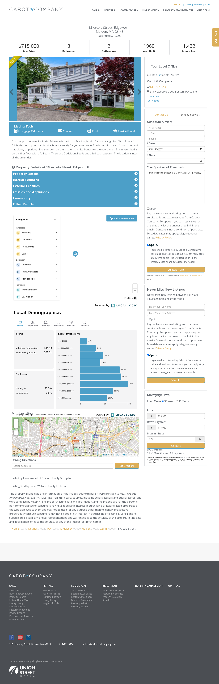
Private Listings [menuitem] (17, 612)
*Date (151, 143)
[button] (11, 89)
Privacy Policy (163, 237)
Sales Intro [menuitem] (14, 590)
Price (150, 410)
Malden (86, 528)
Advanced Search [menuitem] (18, 619)
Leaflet (106, 455)
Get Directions (126, 465)
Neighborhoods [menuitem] (17, 606)
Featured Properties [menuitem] (19, 609)
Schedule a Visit (190, 114)
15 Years (183, 401)
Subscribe (176, 380)
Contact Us (153, 96)
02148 (103, 528)
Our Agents (153, 100)
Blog (207, 4)
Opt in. (153, 245)
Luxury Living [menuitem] (16, 603)
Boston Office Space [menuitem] (82, 596)
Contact (177, 4)
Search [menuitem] (106, 600)
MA (49, 528)
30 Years (169, 401)
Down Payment (157, 422)
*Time (151, 155)
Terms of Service (197, 275)
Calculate (176, 445)
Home (15, 528)
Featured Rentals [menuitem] (51, 593)
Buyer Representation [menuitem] (20, 593)
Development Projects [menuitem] (21, 616)
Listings (33, 528)
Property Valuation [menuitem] (80, 603)
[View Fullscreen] (16, 432)
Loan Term (154, 401)
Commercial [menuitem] (128, 10)
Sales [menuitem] (95, 10)
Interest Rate (155, 433)
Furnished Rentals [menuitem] (52, 596)
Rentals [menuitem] (109, 10)
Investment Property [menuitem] (113, 590)
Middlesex (66, 528)
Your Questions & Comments (165, 167)
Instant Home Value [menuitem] (19, 600)
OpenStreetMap (120, 455)
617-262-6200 (158, 87)
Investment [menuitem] (150, 10)
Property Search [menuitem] (17, 596)
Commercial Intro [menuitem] (80, 590)
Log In (188, 4)
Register (198, 4)
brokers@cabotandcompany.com (99, 644)
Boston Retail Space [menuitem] (81, 593)
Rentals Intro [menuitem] (49, 590)
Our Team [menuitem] (203, 10)
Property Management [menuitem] (178, 10)
